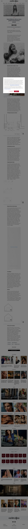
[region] (14, 85)
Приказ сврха (11, 91)
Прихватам (16, 91)
